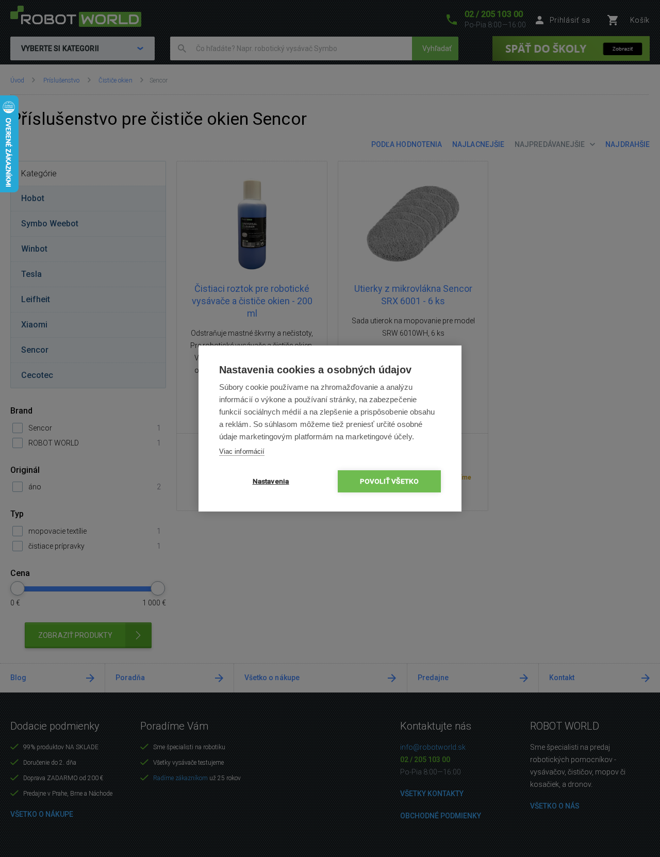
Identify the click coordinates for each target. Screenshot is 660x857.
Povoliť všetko (389, 481)
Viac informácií (242, 451)
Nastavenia (271, 481)
